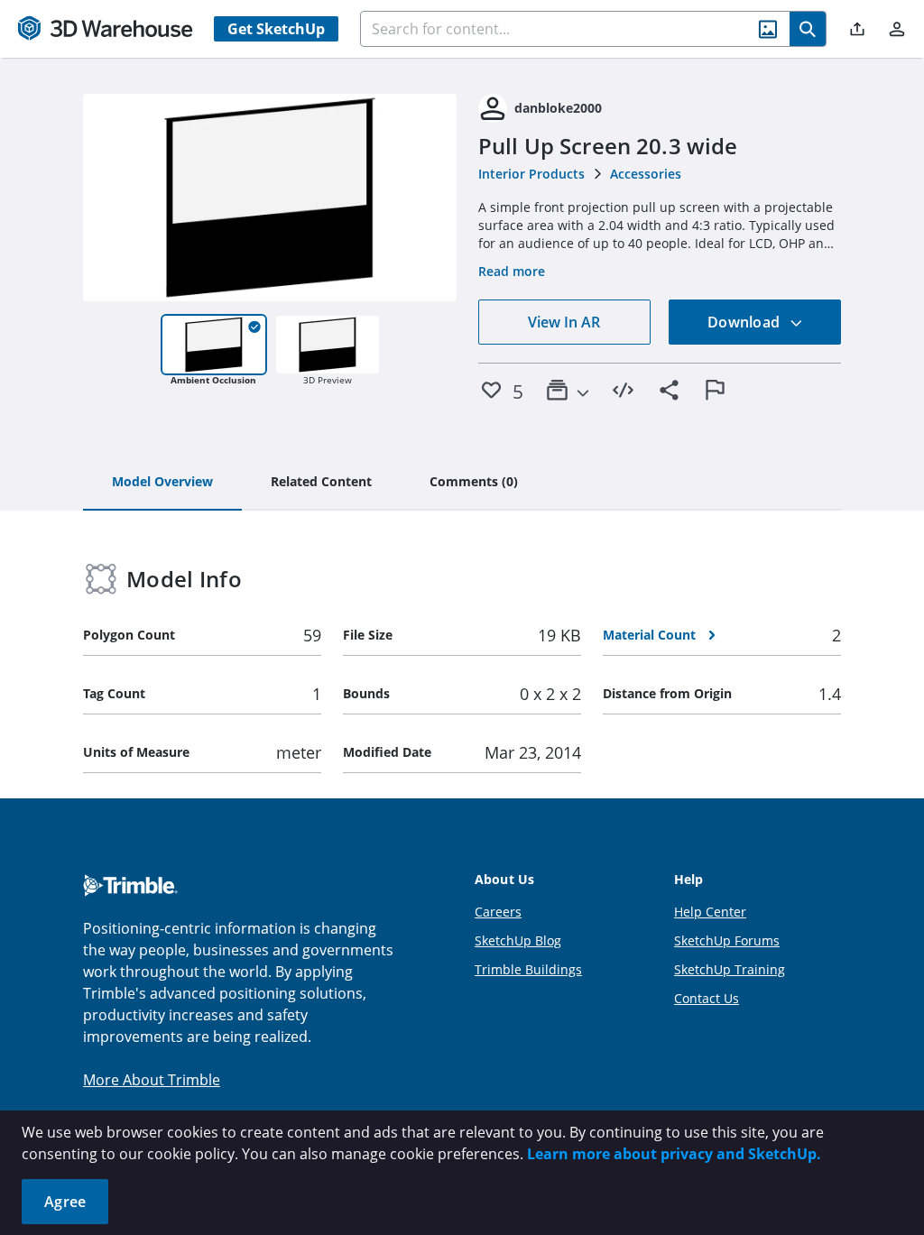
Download (745, 322)
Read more (511, 271)
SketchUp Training (729, 969)
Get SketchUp (276, 29)
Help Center (710, 911)
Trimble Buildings (528, 969)
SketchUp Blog (518, 940)
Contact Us (706, 998)
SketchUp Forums (727, 940)
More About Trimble (151, 1080)
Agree (65, 1202)
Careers (498, 911)
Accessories (645, 173)
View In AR (564, 322)
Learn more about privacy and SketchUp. (674, 1154)
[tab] (162, 483)
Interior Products (531, 173)
